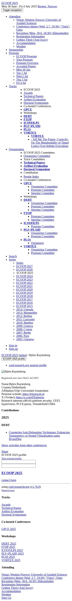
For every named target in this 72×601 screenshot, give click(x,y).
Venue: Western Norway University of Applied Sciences (34, 574)
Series (19, 262)
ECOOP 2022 (24, 282)
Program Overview (27, 63)
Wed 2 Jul (22, 76)
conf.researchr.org (18, 486)
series (23, 355)
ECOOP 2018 (24, 296)
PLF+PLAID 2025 (12, 553)
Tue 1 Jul (21, 73)
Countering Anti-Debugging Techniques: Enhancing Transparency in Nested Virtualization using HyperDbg (39, 436)
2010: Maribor (24, 322)
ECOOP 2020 (24, 289)
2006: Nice (22, 335)
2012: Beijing (24, 316)
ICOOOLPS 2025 (12, 550)
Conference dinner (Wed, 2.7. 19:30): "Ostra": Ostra (31, 577)
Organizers (37, 243)
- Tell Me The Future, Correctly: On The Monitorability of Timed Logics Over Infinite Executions (50, 143)
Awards (28, 92)
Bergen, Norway (47, 6)
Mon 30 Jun (23, 69)
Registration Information (30, 36)
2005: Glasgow (25, 339)
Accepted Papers (26, 66)
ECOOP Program (26, 56)
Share (4, 451)
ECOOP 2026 (24, 269)
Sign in (13, 345)
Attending (14, 16)
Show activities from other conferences (24, 445)
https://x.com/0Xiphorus (29, 397)
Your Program (24, 59)
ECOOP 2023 (24, 279)
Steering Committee (42, 193)
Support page (8, 490)
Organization (16, 149)
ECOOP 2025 (9, 355)
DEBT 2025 (8, 543)
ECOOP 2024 (24, 276)
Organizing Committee (37, 155)
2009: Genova (24, 326)
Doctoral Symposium (36, 102)
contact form (8, 480)
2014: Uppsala (24, 309)
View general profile (11, 458)
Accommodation (26, 43)
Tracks (13, 86)
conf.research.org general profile (28, 365)
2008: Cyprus (24, 329)
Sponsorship (16, 49)
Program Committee (42, 189)
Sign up (13, 348)
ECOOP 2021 (24, 286)
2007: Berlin (23, 332)
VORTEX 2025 (10, 560)
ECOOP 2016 (24, 302)
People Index (31, 176)
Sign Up (6, 597)
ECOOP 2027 (24, 266)
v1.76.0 (35, 486)
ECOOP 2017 (24, 299)
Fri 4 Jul (21, 82)
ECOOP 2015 (24, 306)
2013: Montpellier (26, 312)
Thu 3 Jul (21, 79)
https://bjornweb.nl (33, 394)
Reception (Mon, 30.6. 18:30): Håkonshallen (42, 33)
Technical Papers (33, 96)
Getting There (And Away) (32, 39)
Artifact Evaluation (35, 99)
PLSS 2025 (8, 556)
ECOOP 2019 (24, 292)
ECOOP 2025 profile (14, 358)
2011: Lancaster (25, 319)
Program (14, 53)
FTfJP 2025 (8, 546)
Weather (21, 46)
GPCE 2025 (8, 529)
